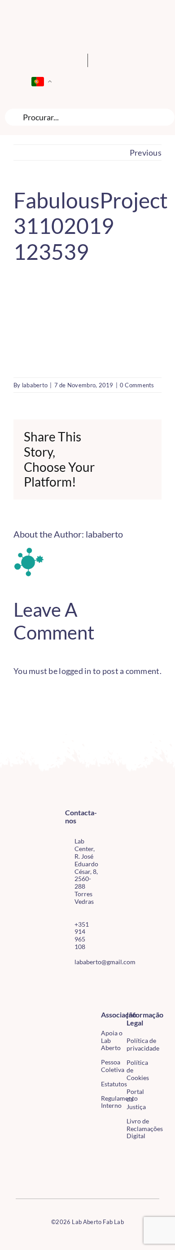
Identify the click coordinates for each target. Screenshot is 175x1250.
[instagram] (82, 982)
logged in (75, 671)
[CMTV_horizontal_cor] (19, 1154)
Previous (146, 152)
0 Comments (137, 385)
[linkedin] (82, 998)
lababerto (35, 385)
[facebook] (67, 982)
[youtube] (67, 998)
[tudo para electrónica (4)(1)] (19, 1173)
